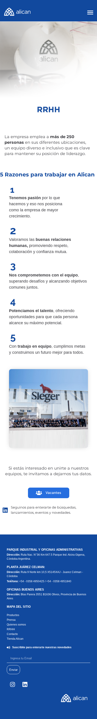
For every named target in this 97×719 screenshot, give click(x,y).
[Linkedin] (24, 684)
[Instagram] (12, 684)
